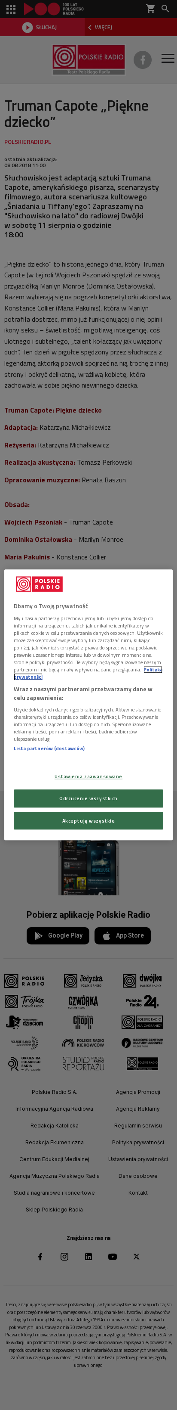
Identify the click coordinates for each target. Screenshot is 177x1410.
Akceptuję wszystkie (88, 820)
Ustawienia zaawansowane (88, 776)
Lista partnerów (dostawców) (49, 748)
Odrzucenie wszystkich (88, 798)
